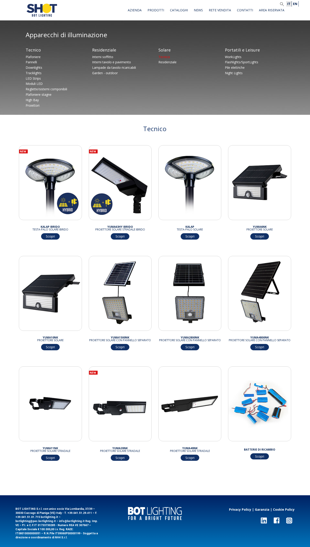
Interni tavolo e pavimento (111, 62)
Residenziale (104, 50)
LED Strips (33, 78)
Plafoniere (33, 57)
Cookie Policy (284, 509)
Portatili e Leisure (242, 50)
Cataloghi (179, 10)
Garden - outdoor (105, 73)
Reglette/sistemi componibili (46, 89)
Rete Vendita (220, 10)
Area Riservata (271, 10)
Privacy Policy (240, 509)
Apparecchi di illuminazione (66, 35)
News (198, 10)
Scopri (50, 236)
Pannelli (31, 62)
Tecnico (33, 50)
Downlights (34, 67)
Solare (164, 50)
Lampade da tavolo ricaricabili (114, 67)
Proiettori (32, 105)
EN (295, 4)
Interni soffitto (102, 57)
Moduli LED (34, 83)
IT (288, 4)
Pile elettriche (235, 67)
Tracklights (34, 73)
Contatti (245, 10)
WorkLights (233, 57)
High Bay (32, 100)
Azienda (135, 10)
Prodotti (156, 10)
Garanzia (262, 509)
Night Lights (234, 73)
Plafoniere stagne (39, 94)
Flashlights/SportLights (241, 62)
